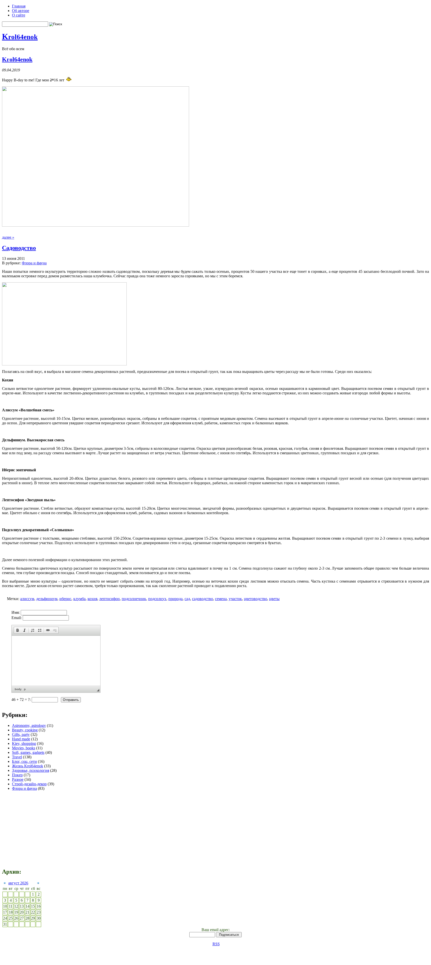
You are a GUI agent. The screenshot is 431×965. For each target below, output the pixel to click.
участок (235, 599)
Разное (17, 779)
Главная (18, 6)
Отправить (71, 700)
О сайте (18, 15)
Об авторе (20, 10)
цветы (274, 599)
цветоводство (255, 599)
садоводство (202, 599)
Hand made (21, 739)
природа (175, 599)
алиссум (27, 599)
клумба (79, 599)
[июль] (5, 884)
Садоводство (19, 248)
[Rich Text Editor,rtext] (56, 661)
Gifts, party (21, 734)
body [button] (18, 689)
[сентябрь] (38, 884)
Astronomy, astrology (29, 725)
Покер (17, 775)
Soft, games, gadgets (28, 752)
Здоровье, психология (30, 770)
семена (221, 599)
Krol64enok (17, 59)
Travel (17, 757)
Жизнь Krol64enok (27, 766)
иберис (65, 599)
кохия (92, 599)
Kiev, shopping (24, 743)
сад (187, 599)
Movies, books (23, 748)
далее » (8, 237)
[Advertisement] (322, 658)
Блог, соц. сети (24, 761)
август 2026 (18, 883)
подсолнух (157, 599)
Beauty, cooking (25, 730)
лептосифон (109, 599)
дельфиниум (46, 599)
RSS (216, 944)
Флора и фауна (34, 263)
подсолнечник (134, 599)
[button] (17, 630)
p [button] (25, 689)
